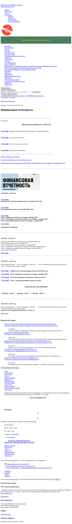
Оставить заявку (9, 54)
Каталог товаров (9, 378)
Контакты (7, 46)
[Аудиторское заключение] (5, 224)
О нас (6, 371)
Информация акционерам (12, 76)
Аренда (6, 49)
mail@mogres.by (6, 514)
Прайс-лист (8, 15)
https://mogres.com (6, 493)
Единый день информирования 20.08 (16, 332)
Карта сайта (8, 85)
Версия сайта (12, 20)
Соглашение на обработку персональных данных (20, 69)
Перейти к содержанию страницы (11, 5)
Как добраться (9, 47)
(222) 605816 (15, 434)
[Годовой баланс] (5, 253)
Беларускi (11, 18)
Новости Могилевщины (12, 388)
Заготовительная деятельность (36, 40)
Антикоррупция (9, 53)
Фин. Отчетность (10, 64)
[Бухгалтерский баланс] (5, 207)
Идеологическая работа (12, 79)
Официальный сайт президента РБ (17, 464)
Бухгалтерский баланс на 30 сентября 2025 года (16, 160)
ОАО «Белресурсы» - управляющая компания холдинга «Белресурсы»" (29, 468)
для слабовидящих (14, 21)
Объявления (8, 74)
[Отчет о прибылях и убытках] (5, 215)
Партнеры (7, 71)
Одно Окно (8, 384)
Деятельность (8, 59)
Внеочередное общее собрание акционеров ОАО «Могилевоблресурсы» (27, 341)
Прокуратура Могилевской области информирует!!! (21, 358)
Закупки (7, 61)
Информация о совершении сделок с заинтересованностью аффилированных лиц (30, 66)
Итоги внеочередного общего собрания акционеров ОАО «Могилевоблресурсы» (30, 324)
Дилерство (7, 78)
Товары (6, 10)
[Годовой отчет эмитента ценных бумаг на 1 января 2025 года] (5, 199)
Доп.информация (10, 63)
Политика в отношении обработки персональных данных (23, 68)
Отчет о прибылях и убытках (10, 157)
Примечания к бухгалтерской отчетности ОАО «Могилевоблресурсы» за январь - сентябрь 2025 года (33, 163)
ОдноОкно (7, 58)
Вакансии (7, 73)
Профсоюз (7, 83)
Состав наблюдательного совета (14, 81)
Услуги (6, 13)
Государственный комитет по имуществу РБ (20, 466)
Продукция (8, 11)
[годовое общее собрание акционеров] (5, 131)
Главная (3, 105)
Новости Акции (9, 386)
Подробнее (5, 496)
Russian (10, 16)
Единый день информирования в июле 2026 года (20, 349)
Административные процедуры (14, 56)
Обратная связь (9, 381)
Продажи (7, 51)
